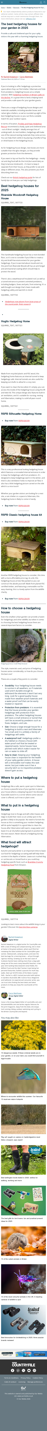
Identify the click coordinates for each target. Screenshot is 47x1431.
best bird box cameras (28, 927)
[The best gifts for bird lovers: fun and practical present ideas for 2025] (23, 1200)
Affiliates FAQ (31, 19)
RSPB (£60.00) (24, 421)
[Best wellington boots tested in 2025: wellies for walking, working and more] (23, 1160)
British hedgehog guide (22, 177)
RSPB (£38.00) (24, 522)
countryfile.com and (34, 1002)
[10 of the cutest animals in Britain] (23, 1241)
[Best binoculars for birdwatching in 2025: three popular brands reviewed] (23, 1319)
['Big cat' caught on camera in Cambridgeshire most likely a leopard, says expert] (23, 1119)
